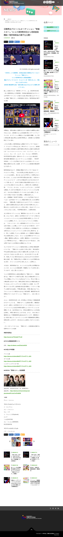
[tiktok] (55, 508)
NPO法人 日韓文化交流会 (48, 533)
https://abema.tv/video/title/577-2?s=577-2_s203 (17, 366)
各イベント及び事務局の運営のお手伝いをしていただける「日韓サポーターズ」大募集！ (16, 470)
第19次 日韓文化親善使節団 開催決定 (35, 469)
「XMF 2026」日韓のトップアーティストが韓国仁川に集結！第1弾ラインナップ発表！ (35, 457)
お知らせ (13, 37)
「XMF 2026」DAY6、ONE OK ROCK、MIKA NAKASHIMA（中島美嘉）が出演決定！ (16, 457)
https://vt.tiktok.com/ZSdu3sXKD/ (17, 345)
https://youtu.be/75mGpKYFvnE (13, 337)
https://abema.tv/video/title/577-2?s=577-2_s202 (17, 361)
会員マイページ (51, 30)
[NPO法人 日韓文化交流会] (14, 1)
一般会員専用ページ (51, 27)
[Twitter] (50, 508)
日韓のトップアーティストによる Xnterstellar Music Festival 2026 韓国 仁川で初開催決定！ (16, 483)
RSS (58, 508)
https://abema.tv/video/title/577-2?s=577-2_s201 (17, 356)
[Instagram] (53, 508)
